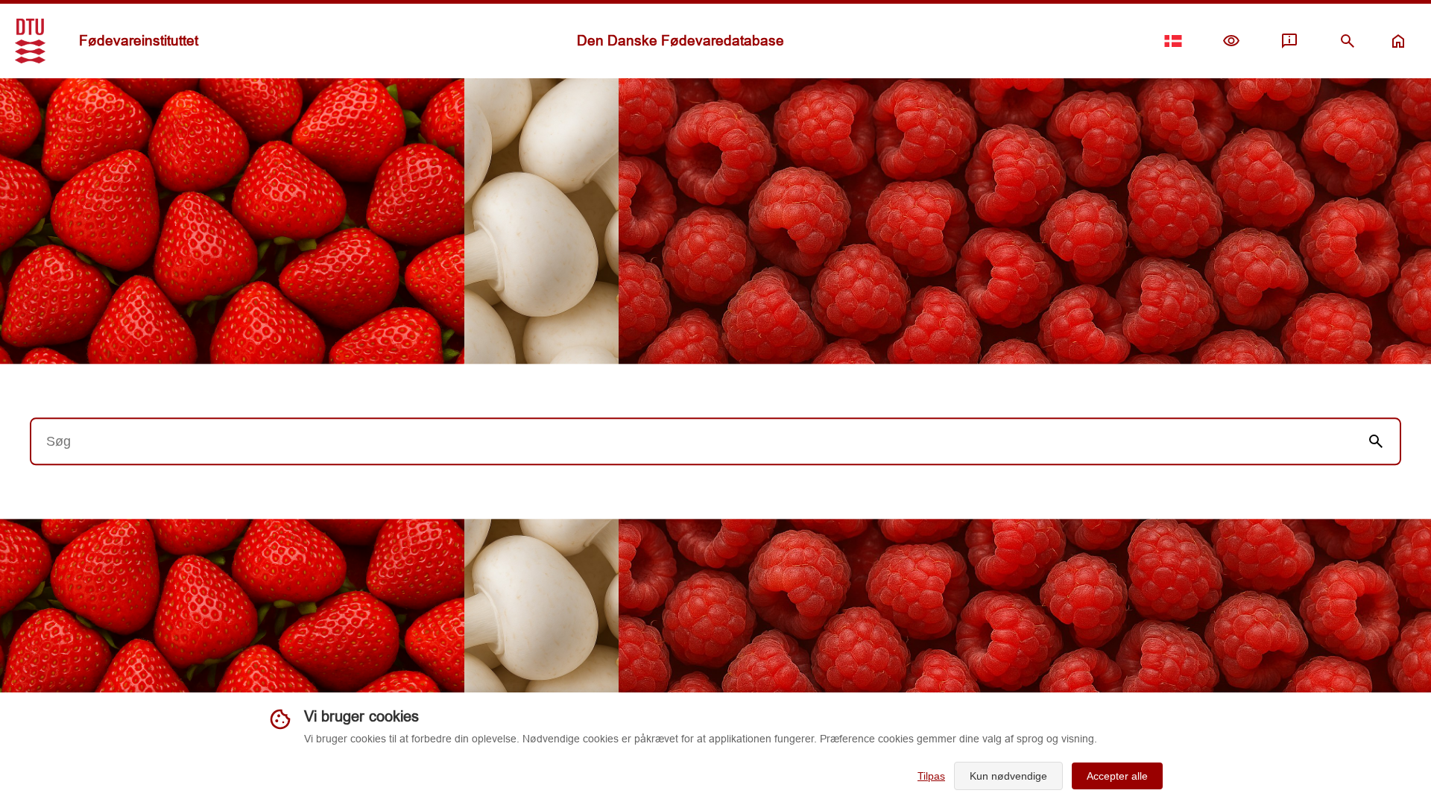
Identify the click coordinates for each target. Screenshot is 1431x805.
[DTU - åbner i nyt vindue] (30, 41)
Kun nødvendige (1008, 776)
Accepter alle (1117, 776)
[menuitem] (1231, 41)
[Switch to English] (1173, 41)
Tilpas (931, 776)
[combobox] (691, 441)
